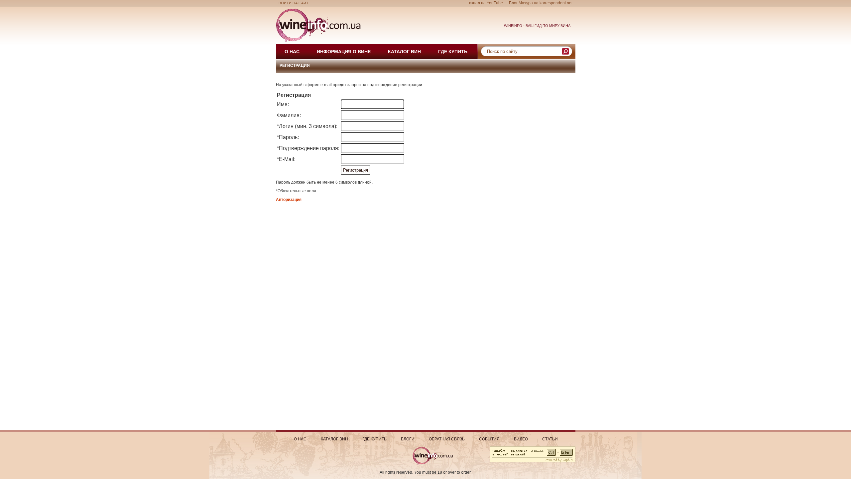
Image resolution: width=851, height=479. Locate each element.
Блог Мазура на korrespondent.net (540, 3)
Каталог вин (404, 51)
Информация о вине (344, 51)
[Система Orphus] (532, 461)
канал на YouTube (486, 3)
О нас (292, 51)
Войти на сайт (293, 3)
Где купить (452, 51)
